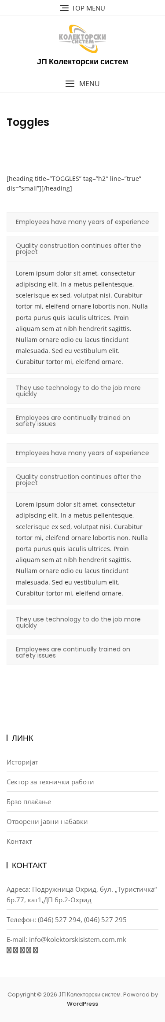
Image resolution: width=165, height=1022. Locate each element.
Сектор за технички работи (50, 781)
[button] (82, 84)
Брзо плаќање (29, 801)
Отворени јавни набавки (47, 821)
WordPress (82, 1004)
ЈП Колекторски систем (82, 61)
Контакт (19, 841)
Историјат (22, 761)
